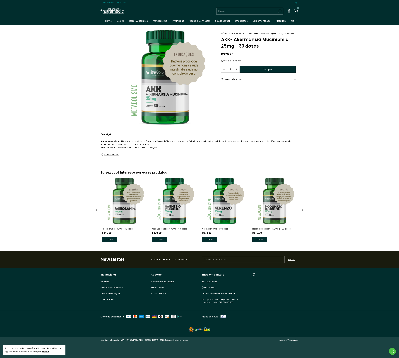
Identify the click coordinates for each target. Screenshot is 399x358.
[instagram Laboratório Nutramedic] (296, 2)
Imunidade (178, 20)
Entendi (45, 351)
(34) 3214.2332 (208, 287)
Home (108, 20)
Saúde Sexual (222, 20)
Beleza (120, 20)
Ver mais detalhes (232, 60)
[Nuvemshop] (288, 340)
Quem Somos (107, 2)
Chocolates (241, 20)
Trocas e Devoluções (110, 293)
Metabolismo (160, 20)
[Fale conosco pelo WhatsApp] (392, 351)
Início (223, 33)
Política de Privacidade (112, 287)
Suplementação (262, 20)
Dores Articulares (138, 20)
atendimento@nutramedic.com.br (218, 293)
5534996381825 (209, 281)
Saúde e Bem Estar (200, 20)
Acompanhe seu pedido (162, 281)
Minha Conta (157, 287)
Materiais (121, 2)
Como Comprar (158, 293)
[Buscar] (280, 11)
